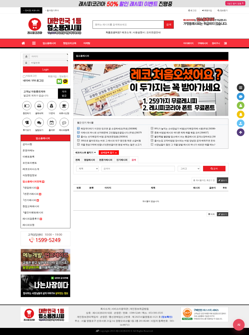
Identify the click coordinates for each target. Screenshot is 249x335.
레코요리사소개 (31, 169)
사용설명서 (139, 32)
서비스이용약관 (120, 308)
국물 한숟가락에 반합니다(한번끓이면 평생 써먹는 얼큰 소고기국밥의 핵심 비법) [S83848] (124, 144)
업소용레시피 (49, 43)
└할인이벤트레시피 (33, 212)
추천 (225, 188)
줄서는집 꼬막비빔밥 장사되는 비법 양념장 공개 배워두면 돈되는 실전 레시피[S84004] (196, 140)
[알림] (240, 114)
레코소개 (126, 32)
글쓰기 (223, 180)
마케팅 (86, 43)
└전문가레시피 (31, 193)
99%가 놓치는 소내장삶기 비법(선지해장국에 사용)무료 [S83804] (185, 128)
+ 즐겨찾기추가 (52, 10)
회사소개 (105, 308)
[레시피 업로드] (240, 123)
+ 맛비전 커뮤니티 (31, 10)
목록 (212, 214)
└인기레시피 (30, 200)
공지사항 (27, 144)
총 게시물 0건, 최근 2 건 (204, 180)
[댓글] (240, 96)
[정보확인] (166, 316)
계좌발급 (64, 93)
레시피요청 (28, 225)
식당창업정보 (30, 175)
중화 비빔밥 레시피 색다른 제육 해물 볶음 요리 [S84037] (181, 132)
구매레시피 (203, 43)
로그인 (193, 10)
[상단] (240, 132)
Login (45, 69)
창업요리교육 (69, 43)
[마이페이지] (240, 105)
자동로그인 (31, 76)
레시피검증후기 (31, 218)
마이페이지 (188, 43)
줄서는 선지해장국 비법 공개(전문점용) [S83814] (104, 136)
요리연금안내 (153, 32)
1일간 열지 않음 (234, 3)
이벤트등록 (28, 156)
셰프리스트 (85, 152)
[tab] (77, 160)
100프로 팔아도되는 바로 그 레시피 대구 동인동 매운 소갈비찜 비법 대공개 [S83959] (121, 140)
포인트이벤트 (30, 162)
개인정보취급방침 (139, 308)
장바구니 (216, 43)
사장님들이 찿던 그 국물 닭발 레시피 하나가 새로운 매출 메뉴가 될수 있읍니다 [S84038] (196, 144)
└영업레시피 (30, 187)
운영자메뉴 (28, 150)
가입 (208, 10)
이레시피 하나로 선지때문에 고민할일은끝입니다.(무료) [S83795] (112, 132)
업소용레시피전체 (32, 181)
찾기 (224, 10)
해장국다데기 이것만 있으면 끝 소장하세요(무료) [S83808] (109, 128)
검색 (215, 168)
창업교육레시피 (31, 206)
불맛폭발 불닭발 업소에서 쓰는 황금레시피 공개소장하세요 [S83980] (187, 136)
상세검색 (109, 152)
